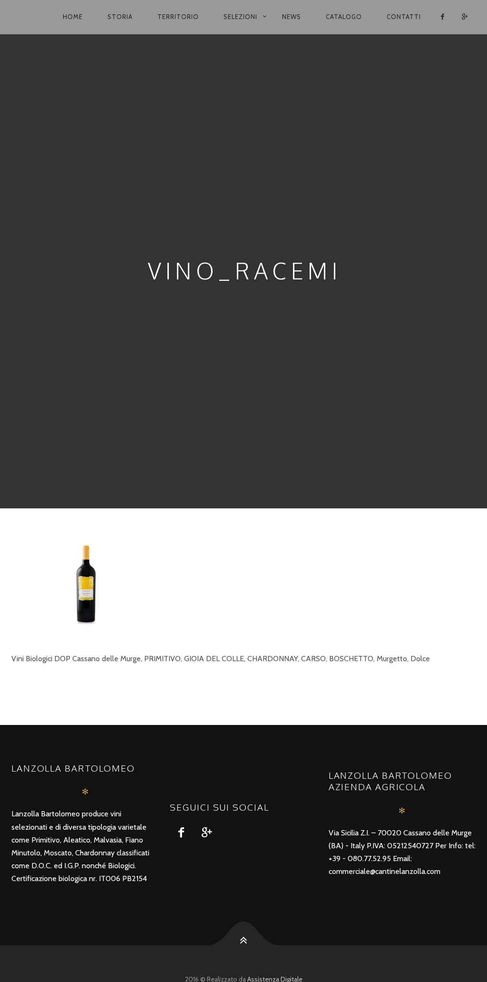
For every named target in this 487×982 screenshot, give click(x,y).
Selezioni (240, 16)
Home (73, 16)
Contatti (404, 16)
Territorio (178, 16)
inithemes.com (180, 682)
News (291, 16)
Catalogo (344, 16)
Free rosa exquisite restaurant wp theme (77, 682)
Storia (120, 16)
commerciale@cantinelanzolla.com (384, 871)
